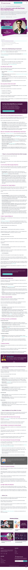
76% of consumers (10, 71)
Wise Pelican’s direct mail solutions (8, 511)
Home (1, 6)
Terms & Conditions (3, 560)
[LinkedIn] (6, 553)
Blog (3, 6)
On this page (3, 39)
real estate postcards (10, 286)
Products (16, 552)
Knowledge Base (25, 0)
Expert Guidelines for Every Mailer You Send (7, 44)
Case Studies (16, 553)
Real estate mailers (12, 143)
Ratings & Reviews (3, 562)
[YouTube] (4, 553)
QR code (10, 314)
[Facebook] (3, 553)
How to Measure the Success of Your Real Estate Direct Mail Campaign (10, 43)
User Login (21, 0)
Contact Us (2, 559)
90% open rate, (17, 136)
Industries (16, 551)
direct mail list (14, 263)
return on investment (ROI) (12, 64)
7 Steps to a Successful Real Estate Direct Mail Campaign (8, 42)
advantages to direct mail (9, 133)
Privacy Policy (2, 561)
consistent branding (7, 418)
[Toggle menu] (26, 2)
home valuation (5, 173)
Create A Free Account (18, 2)
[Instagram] (1, 553)
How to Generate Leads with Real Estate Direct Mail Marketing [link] (13, 6)
